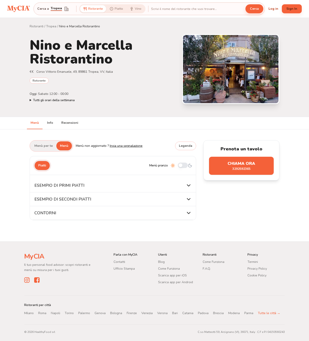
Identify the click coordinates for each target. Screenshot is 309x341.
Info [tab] (50, 123)
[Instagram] (27, 280)
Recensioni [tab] (69, 123)
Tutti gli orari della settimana (54, 100)
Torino (69, 313)
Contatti (119, 262)
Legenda (185, 146)
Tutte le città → (269, 313)
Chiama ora (241, 166)
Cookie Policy (256, 275)
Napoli (55, 313)
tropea (56, 8)
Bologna (116, 313)
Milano (29, 313)
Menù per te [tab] (43, 146)
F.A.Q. (207, 268)
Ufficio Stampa (124, 268)
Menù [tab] (35, 123)
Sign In (291, 9)
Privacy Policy (257, 268)
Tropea (51, 26)
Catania (187, 313)
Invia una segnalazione (126, 146)
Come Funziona (169, 268)
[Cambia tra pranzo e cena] (183, 165)
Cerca (254, 9)
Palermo (84, 313)
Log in (273, 9)
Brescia (218, 313)
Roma (42, 313)
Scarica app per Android (175, 282)
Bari (175, 313)
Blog (161, 262)
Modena (234, 313)
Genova (100, 313)
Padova (203, 313)
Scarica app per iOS (172, 275)
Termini (252, 262)
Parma (248, 313)
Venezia (147, 313)
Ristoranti (36, 26)
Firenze (132, 313)
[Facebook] (37, 280)
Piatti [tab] (42, 165)
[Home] (18, 9)
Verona (162, 313)
